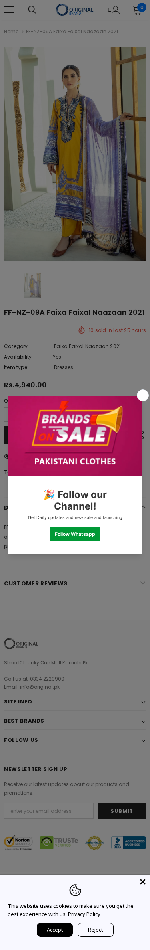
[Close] (143, 882)
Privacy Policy (84, 914)
